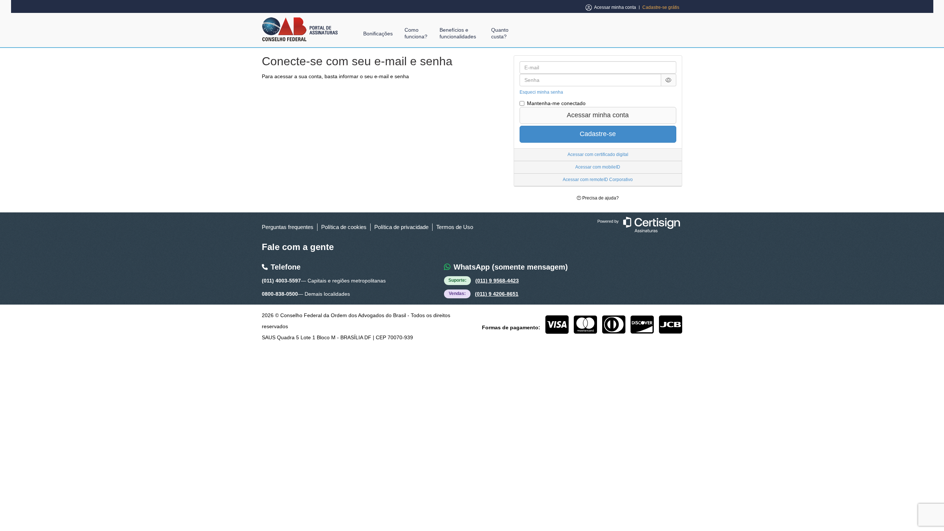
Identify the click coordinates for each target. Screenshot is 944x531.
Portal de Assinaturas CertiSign (300, 29)
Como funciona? (416, 33)
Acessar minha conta (615, 7)
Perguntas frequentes (287, 227)
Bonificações (378, 34)
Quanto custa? (500, 33)
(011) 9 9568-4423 (497, 281)
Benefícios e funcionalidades (458, 33)
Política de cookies (344, 227)
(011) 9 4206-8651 (496, 294)
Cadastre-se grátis (660, 7)
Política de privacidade (401, 227)
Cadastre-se (598, 134)
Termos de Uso (454, 227)
